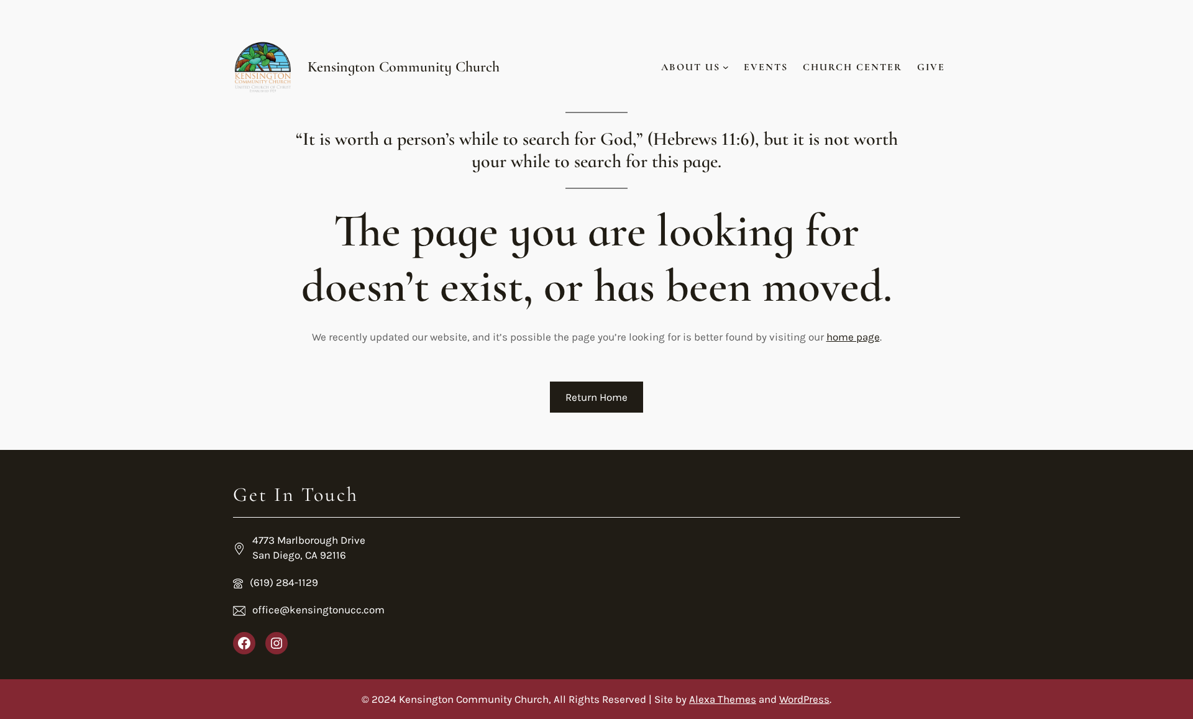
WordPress (804, 699)
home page (853, 337)
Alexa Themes (722, 699)
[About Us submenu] (726, 67)
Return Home (596, 397)
